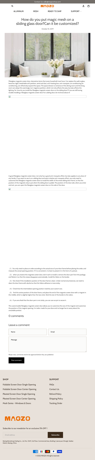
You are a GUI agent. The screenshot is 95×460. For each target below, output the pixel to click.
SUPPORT (75, 11)
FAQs (51, 384)
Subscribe (55, 435)
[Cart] (88, 6)
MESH (35, 11)
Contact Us (54, 389)
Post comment (16, 360)
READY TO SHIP (54, 11)
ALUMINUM (19, 11)
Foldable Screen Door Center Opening (19, 389)
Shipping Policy (56, 398)
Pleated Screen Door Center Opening (19, 398)
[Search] (12, 6)
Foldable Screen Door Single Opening (19, 384)
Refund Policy (55, 394)
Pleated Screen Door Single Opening (19, 394)
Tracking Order (55, 403)
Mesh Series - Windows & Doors (17, 403)
